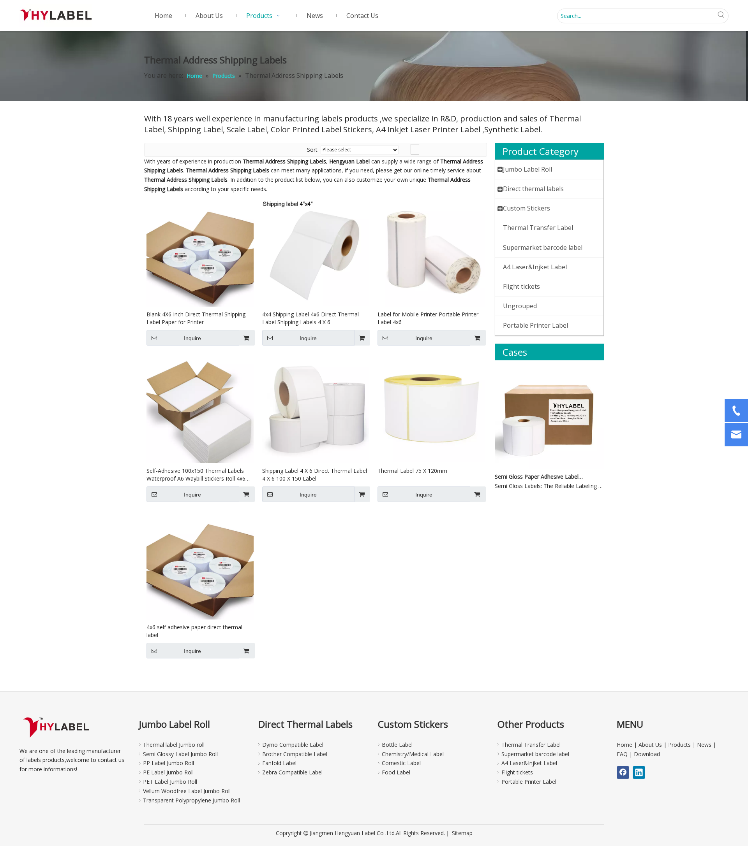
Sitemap (462, 833)
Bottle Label (397, 744)
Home (624, 744)
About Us (650, 744)
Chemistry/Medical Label (413, 754)
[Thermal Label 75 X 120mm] (431, 408)
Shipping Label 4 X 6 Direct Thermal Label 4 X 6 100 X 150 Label (314, 474)
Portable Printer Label (528, 781)
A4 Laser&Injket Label (529, 763)
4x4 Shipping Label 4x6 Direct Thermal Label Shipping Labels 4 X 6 (310, 318)
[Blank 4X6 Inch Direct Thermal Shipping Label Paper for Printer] (200, 252)
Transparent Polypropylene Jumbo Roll (191, 800)
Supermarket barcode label (535, 754)
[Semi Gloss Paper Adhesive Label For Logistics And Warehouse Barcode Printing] (549, 467)
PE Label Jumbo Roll (168, 772)
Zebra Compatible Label (292, 772)
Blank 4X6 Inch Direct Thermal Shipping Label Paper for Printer (195, 318)
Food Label (396, 772)
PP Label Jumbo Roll (168, 763)
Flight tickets (517, 772)
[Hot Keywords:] (721, 16)
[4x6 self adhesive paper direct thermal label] (200, 565)
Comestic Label (401, 763)
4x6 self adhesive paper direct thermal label (194, 631)
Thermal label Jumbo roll (174, 744)
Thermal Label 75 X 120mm (412, 470)
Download (647, 754)
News (704, 744)
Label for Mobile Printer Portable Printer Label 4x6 (428, 318)
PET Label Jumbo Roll (170, 781)
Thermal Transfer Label (531, 744)
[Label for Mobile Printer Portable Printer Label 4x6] (431, 252)
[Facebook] (623, 772)
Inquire (192, 338)
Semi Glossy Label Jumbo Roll (180, 754)
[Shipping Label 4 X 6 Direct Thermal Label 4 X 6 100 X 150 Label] (315, 408)
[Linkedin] (639, 772)
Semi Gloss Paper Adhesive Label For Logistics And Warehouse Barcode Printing (539, 476)
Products (679, 744)
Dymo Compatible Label (292, 744)
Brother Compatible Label (294, 754)
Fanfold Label (279, 763)
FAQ (622, 754)
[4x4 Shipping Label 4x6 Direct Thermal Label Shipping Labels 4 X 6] (315, 252)
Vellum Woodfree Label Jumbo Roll (187, 791)
